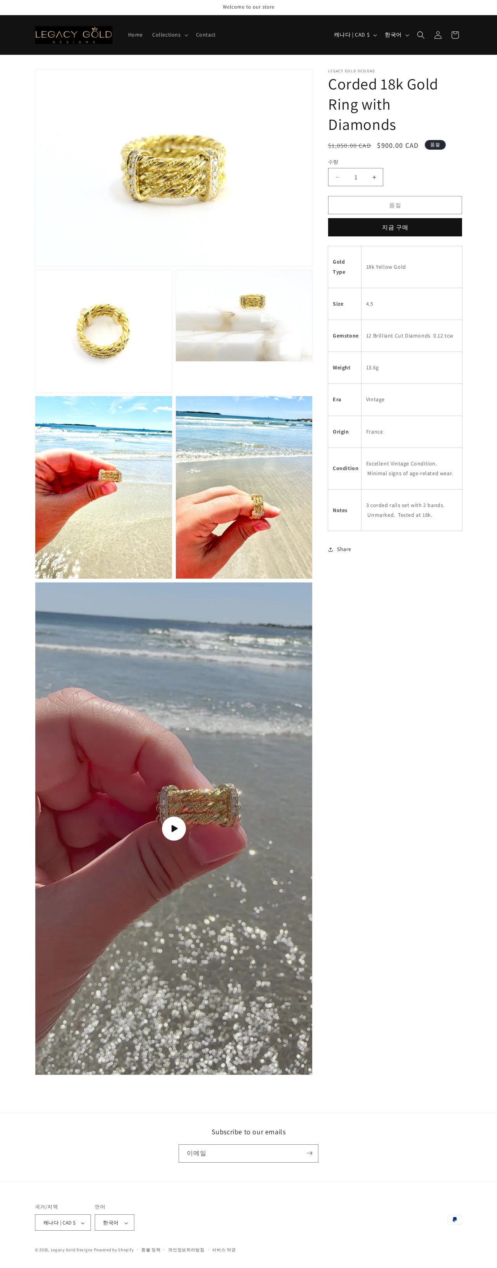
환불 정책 (151, 1249)
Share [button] (344, 549)
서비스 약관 (224, 1249)
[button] (169, 34)
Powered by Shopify (114, 1250)
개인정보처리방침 (186, 1249)
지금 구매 (395, 227)
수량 (333, 162)
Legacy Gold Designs (72, 1250)
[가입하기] (309, 1153)
